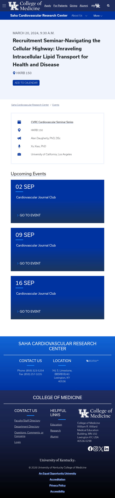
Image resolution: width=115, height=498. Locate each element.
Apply (47, 5)
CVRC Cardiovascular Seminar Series (52, 122)
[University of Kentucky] (57, 460)
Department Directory (26, 426)
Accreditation (57, 479)
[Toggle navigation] (4, 6)
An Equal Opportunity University (57, 473)
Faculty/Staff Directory (27, 420)
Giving (73, 5)
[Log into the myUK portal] (95, 5)
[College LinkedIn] (106, 449)
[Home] (25, 5)
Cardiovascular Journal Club (36, 197)
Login (17, 442)
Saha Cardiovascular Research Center (30, 105)
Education (56, 424)
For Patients (60, 5)
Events (55, 105)
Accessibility (57, 491)
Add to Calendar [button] (26, 82)
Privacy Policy (57, 485)
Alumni (84, 5)
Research (55, 430)
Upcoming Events (28, 173)
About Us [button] (77, 15)
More (97, 15)
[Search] (109, 5)
